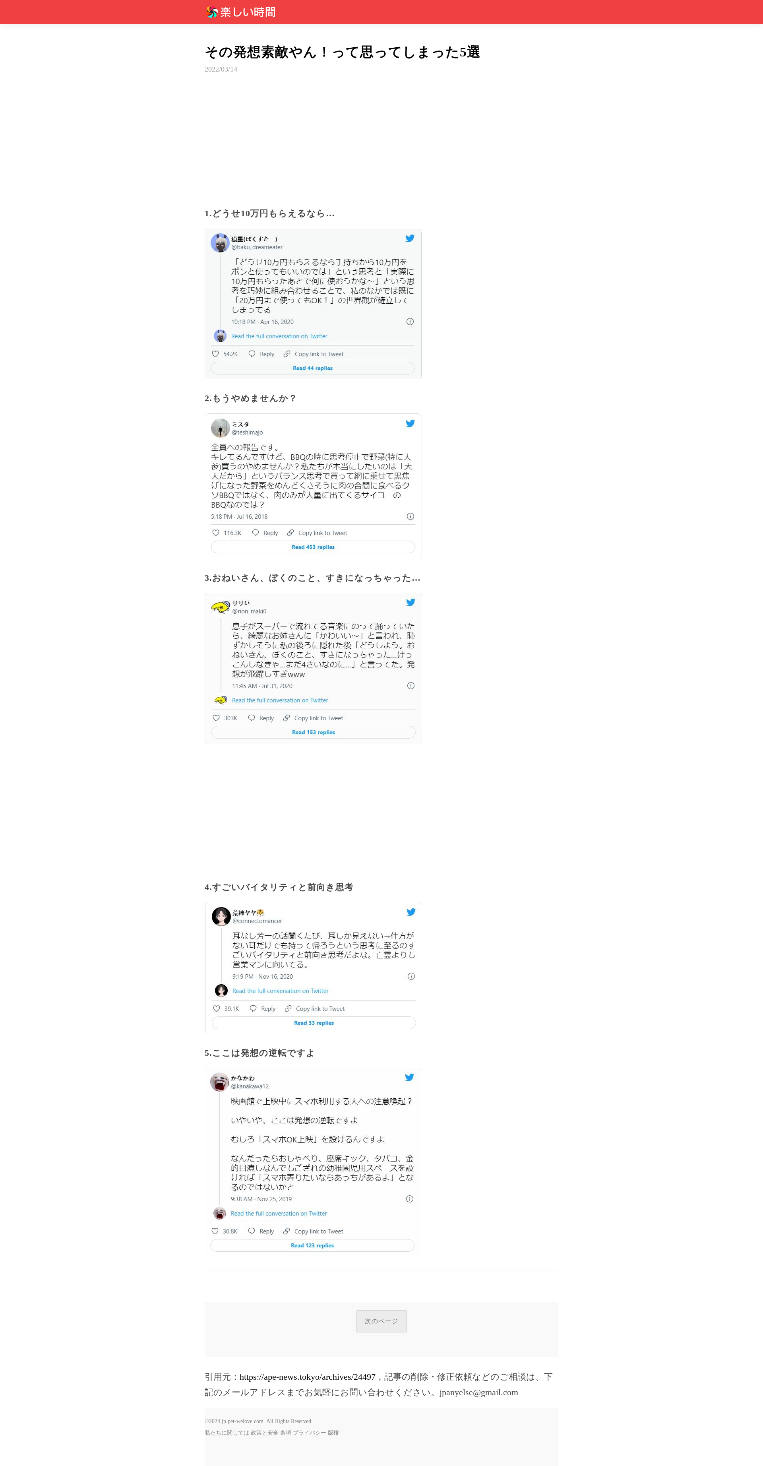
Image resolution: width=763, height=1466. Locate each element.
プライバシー (309, 1433)
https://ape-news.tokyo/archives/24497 (308, 1377)
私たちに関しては (227, 1433)
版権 (333, 1433)
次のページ (382, 1321)
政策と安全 (265, 1433)
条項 (285, 1433)
